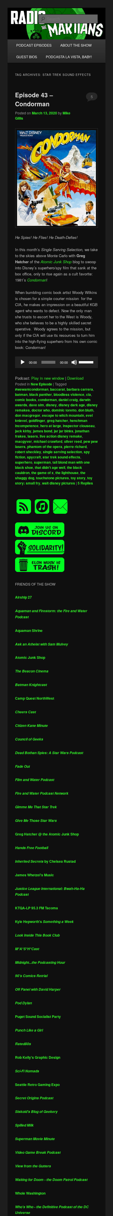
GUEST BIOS (26, 56)
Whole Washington (30, 1193)
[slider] (87, 361)
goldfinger (37, 420)
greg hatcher (57, 420)
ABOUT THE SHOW (76, 45)
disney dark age (72, 404)
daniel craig (68, 399)
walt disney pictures (58, 483)
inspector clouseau (78, 425)
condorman (47, 399)
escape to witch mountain (63, 415)
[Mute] (74, 362)
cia (88, 394)
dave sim (36, 404)
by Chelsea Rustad (45, 861)
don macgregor (27, 415)
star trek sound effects (61, 457)
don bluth (85, 410)
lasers (33, 436)
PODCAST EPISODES (34, 45)
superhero (23, 462)
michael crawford (48, 441)
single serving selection (62, 451)
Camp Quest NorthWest (34, 698)
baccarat (57, 389)
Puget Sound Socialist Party (38, 1016)
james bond (42, 431)
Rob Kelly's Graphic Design (37, 1057)
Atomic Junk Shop (30, 657)
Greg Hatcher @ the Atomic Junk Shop (47, 834)
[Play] (22, 362)
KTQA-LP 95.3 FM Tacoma (36, 907)
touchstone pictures (52, 477)
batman (21, 394)
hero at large (50, 425)
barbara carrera (80, 389)
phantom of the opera (44, 446)
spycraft (34, 457)
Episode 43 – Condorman (34, 99)
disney (51, 404)
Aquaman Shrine (29, 630)
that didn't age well (50, 467)
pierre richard (75, 446)
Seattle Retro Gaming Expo (37, 1084)
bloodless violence (69, 394)
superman (42, 462)
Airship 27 (23, 597)
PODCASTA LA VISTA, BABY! (69, 56)
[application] (56, 362)
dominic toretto (64, 410)
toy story (78, 477)
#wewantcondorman (31, 389)
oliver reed (73, 441)
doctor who (41, 410)
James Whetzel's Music (34, 874)
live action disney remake (61, 436)
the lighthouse (67, 472)
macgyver (23, 441)
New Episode (41, 384)
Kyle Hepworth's (44, 921)
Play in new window (47, 378)
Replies (85, 483)
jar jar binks (63, 431)
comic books (25, 399)
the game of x (42, 472)
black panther (40, 394)
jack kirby (23, 431)
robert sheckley (28, 451)
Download (75, 378)
